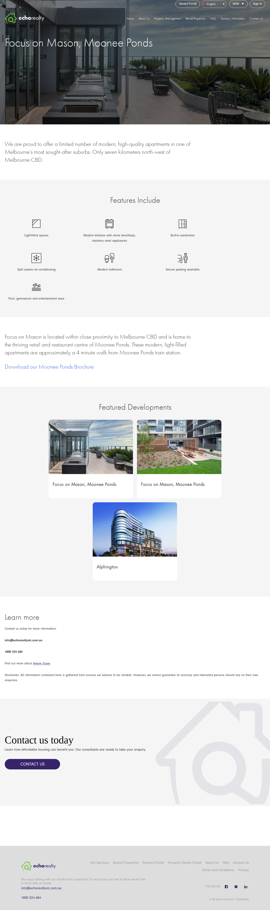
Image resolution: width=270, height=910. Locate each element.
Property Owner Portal (184, 863)
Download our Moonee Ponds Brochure (49, 366)
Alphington (107, 567)
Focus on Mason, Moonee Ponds (84, 484)
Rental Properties (195, 18)
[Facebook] (226, 887)
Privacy (243, 870)
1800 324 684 (31, 898)
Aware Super (41, 663)
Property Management (167, 18)
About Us (144, 18)
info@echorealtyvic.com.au (41, 888)
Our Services (99, 863)
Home (130, 18)
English (210, 4)
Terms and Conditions (218, 870)
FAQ (213, 18)
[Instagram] (236, 887)
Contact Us (256, 18)
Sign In (257, 3)
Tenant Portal (187, 3)
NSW (236, 4)
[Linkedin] (246, 887)
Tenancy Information (233, 18)
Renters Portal (153, 863)
